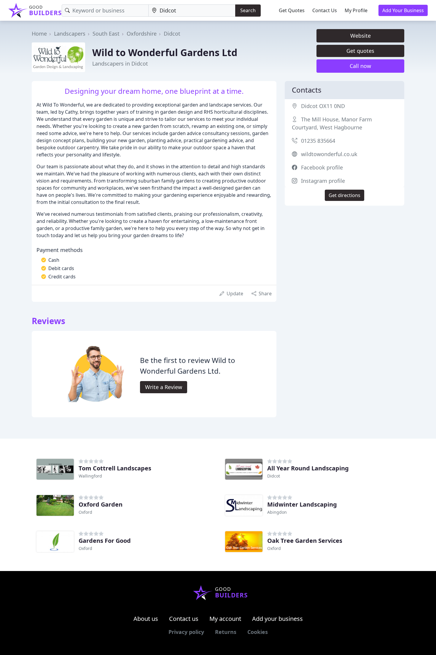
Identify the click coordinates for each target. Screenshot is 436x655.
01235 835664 (318, 140)
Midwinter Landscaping (302, 504)
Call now (360, 65)
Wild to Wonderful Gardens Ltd (164, 52)
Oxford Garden (100, 504)
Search (248, 10)
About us (145, 619)
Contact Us (324, 10)
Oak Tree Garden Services (304, 541)
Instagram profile (323, 180)
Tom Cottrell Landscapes (115, 468)
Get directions (344, 195)
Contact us (183, 619)
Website (360, 35)
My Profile (356, 10)
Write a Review (163, 387)
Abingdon (277, 512)
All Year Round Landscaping (308, 468)
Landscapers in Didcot (120, 63)
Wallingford (90, 476)
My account (225, 619)
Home (39, 33)
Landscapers (69, 33)
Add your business (277, 619)
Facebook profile (322, 167)
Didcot (172, 33)
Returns (225, 631)
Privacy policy (186, 631)
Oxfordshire (142, 33)
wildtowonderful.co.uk (329, 154)
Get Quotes (292, 10)
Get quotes (360, 50)
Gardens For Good (105, 541)
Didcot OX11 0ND (323, 106)
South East (106, 33)
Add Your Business (403, 10)
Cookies (257, 631)
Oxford (85, 512)
